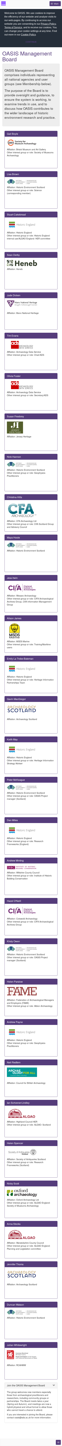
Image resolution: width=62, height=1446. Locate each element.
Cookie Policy (28, 34)
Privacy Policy (48, 24)
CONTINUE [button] (31, 42)
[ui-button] (58, 1442)
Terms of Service (13, 27)
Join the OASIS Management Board (26, 1385)
